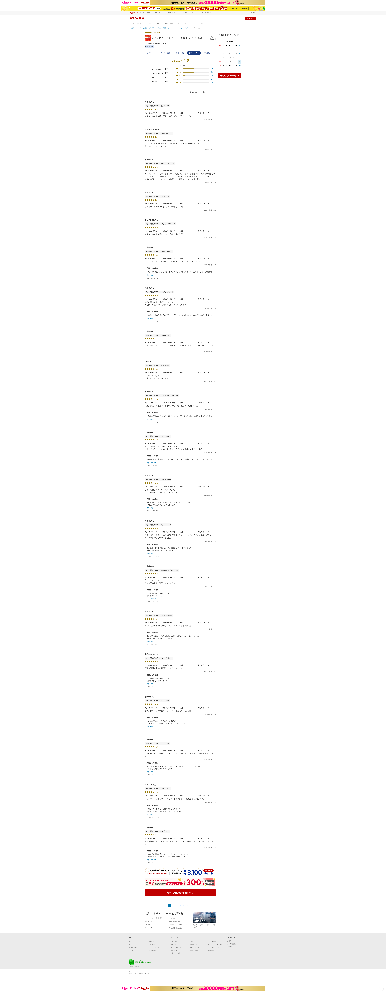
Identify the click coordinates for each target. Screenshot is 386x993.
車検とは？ (172, 918)
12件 (212, 76)
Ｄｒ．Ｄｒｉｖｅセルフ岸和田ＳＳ (181, 28)
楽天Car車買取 (212, 941)
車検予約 (173, 944)
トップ (132, 23)
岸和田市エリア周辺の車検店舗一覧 (159, 28)
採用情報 (229, 947)
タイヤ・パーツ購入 (195, 947)
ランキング (192, 23)
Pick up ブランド (150, 928)
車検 (139, 28)
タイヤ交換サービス (213, 947)
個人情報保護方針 (232, 944)
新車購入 (192, 941)
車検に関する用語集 (175, 928)
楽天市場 (253, 12)
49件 (212, 68)
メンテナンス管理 (176, 947)
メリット (148, 23)
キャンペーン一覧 (181, 23)
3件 (212, 79)
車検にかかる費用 (174, 921)
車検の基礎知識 (169, 23)
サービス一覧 (132, 973)
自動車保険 (211, 950)
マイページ (140, 23)
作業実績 (207, 53)
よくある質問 (202, 23)
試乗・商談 (174, 941)
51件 (212, 72)
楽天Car (133, 28)
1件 (212, 83)
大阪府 (145, 28)
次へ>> (189, 905)
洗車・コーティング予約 (215, 944)
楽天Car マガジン (176, 950)
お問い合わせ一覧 (144, 973)
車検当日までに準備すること (178, 924)
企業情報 (229, 941)
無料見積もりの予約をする (229, 76)
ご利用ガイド (158, 23)
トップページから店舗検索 (153, 918)
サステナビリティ (157, 973)
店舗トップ (151, 53)
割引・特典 (180, 53)
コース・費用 (165, 53)
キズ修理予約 (193, 944)
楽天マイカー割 (175, 953)
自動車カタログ (194, 950)
